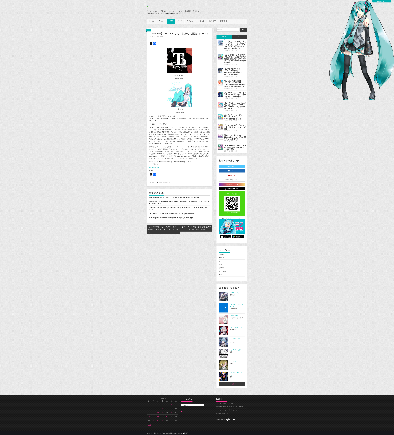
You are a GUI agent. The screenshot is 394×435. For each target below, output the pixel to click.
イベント (161, 21)
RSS (183, 411)
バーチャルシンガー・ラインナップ (226, 410)
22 (167, 416)
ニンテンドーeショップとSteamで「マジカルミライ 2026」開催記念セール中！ (233, 117)
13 (158, 412)
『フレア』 (233, 361)
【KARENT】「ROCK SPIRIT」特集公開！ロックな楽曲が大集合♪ (172, 213)
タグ (239, 36)
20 (158, 416)
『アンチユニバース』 (236, 327)
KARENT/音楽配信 (164, 183)
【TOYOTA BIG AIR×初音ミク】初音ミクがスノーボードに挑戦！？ (196, 228)
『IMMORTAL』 (234, 293)
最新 (224, 36)
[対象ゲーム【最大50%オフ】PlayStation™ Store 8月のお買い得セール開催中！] (220, 136)
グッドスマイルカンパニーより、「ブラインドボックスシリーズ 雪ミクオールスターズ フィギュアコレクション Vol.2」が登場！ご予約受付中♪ (235, 45)
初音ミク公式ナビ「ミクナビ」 (232, 218)
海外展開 (212, 21)
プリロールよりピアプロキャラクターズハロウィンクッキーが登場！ (235, 127)
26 (153, 420)
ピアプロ (223, 21)
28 (162, 420)
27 (158, 420)
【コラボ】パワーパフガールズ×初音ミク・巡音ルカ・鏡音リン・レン (163, 229)
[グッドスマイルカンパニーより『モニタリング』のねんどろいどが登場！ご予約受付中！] (220, 94)
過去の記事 (222, 271)
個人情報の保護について (223, 413)
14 (162, 412)
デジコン (190, 21)
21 (162, 416)
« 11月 (149, 425)
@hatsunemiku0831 (232, 188)
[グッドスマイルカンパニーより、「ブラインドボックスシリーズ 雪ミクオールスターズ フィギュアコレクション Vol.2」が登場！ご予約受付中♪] (220, 42)
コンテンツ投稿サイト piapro (224, 403)
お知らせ (201, 21)
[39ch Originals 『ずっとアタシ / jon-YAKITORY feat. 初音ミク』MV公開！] (220, 147)
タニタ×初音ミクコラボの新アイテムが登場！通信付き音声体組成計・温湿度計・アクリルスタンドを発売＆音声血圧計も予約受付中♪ (235, 58)
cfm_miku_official (232, 184)
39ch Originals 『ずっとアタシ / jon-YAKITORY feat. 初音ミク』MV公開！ (175, 197)
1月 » (150, 425)
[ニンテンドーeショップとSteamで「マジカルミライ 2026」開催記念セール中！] (220, 116)
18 (149, 416)
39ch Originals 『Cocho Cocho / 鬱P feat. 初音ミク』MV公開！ (171, 218)
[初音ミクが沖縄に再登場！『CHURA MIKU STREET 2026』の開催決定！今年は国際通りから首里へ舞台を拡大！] (220, 82)
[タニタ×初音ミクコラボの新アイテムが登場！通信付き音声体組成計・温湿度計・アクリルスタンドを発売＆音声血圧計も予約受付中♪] (220, 56)
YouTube (232, 175)
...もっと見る (232, 384)
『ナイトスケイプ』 (236, 350)
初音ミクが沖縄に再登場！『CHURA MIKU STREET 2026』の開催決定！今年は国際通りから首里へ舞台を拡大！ (235, 83)
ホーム (151, 21)
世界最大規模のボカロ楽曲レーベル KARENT (229, 406)
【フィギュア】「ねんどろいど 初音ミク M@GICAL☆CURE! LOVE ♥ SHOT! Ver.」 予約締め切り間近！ (235, 105)
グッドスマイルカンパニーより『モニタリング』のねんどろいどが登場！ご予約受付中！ (235, 94)
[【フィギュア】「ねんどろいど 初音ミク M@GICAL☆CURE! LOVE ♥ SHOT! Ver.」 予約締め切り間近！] (220, 104)
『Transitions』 (234, 315)
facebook (232, 171)
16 (171, 412)
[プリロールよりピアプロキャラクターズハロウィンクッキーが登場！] (220, 126)
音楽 (171, 21)
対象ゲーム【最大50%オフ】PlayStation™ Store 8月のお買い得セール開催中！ (235, 137)
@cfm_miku (232, 166)
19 (153, 416)
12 (153, 412)
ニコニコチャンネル (233, 180)
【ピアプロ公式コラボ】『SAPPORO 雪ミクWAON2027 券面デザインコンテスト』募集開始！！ (234, 71)
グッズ (179, 21)
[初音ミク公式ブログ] (167, 6)
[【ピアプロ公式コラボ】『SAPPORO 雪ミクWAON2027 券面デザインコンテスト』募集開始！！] (220, 70)
